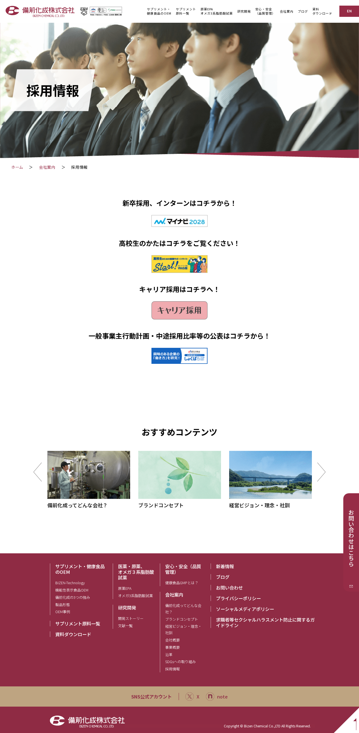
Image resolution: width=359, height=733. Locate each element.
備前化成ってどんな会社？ (183, 609)
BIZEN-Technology (70, 582)
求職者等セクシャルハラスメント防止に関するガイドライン (265, 622)
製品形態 (62, 604)
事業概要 (172, 647)
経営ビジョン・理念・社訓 (183, 629)
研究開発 (127, 607)
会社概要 (172, 640)
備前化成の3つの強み (72, 597)
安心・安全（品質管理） (183, 569)
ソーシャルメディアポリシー (245, 609)
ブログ (303, 11)
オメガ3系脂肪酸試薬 (135, 595)
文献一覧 (125, 625)
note (222, 696)
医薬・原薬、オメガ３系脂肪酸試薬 (136, 571)
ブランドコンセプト (181, 619)
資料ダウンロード (322, 11)
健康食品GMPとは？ (181, 582)
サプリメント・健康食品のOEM (80, 569)
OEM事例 (62, 611)
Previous (37, 472)
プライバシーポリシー (238, 598)
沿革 (168, 654)
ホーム (17, 167)
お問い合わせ (229, 587)
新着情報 (225, 566)
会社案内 (47, 167)
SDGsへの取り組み (180, 661)
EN (349, 10)
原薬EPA (125, 588)
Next (321, 472)
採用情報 (172, 669)
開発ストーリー (131, 618)
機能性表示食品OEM (71, 590)
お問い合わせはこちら (351, 538)
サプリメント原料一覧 (77, 623)
